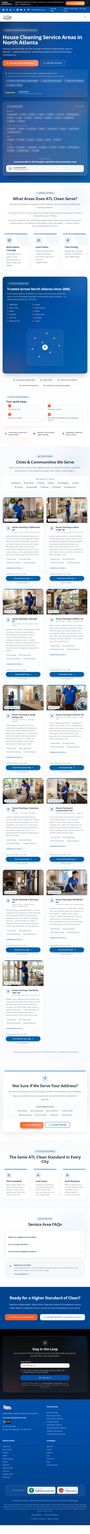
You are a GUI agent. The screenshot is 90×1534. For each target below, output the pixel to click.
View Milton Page (65, 674)
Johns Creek (30, 483)
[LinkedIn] (17, 10)
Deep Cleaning (11, 559)
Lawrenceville (33, 487)
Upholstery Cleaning (25, 1115)
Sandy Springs (64, 483)
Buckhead (57, 487)
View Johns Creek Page (65, 578)
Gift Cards (50, 1459)
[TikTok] (24, 10)
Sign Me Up (47, 1378)
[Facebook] (3, 10)
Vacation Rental (67, 1115)
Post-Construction (41, 1115)
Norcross (46, 487)
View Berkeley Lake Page (22, 1039)
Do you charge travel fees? (18, 1244)
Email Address (26, 1362)
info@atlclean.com (38, 10)
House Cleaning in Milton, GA (69, 618)
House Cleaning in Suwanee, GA (25, 809)
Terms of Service (47, 1383)
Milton (52, 483)
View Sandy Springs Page (22, 768)
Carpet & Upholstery (29, 563)
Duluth (76, 483)
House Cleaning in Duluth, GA (70, 714)
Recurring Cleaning (25, 559)
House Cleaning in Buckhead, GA (69, 900)
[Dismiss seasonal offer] (87, 2)
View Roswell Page (22, 674)
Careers (49, 1453)
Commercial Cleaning (54, 1431)
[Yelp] (28, 10)
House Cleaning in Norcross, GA (25, 900)
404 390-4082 (53, 10)
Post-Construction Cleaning (57, 1428)
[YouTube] (21, 10)
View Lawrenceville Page (66, 859)
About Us (50, 1446)
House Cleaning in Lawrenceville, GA (64, 809)
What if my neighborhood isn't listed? (22, 1237)
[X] (14, 10)
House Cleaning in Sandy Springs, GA (23, 716)
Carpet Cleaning (67, 1111)
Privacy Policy (59, 1383)
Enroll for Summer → (75, 3)
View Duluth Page (65, 768)
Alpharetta (16, 483)
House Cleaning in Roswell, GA (24, 620)
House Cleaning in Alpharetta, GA (26, 528)
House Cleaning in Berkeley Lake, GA (25, 991)
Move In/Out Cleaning (13, 563)
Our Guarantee (52, 1465)
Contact (49, 1449)
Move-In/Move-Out (52, 1111)
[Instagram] (7, 10)
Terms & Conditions (51, 1515)
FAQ (48, 1456)
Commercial (54, 1115)
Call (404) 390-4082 (54, 63)
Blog (48, 1462)
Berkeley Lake (70, 487)
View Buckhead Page (65, 950)
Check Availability (22, 583)
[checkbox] (21, 1370)
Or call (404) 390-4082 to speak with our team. (62, 1317)
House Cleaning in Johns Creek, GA (67, 528)
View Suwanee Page (21, 859)
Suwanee (20, 487)
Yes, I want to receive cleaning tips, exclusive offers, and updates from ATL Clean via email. (43, 1371)
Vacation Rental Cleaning (56, 1434)
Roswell (41, 483)
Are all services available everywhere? (22, 1251)
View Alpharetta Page (22, 578)
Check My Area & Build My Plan (22, 63)
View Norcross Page (21, 950)
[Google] (10, 10)
